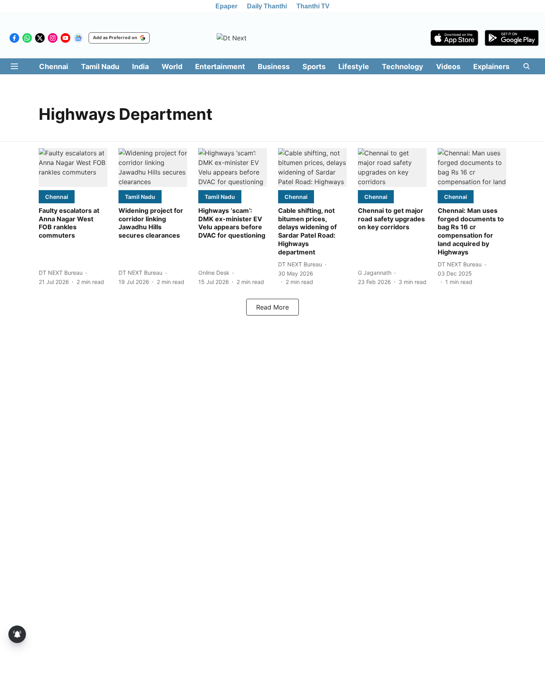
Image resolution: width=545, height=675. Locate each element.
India (140, 66)
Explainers (491, 66)
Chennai (53, 66)
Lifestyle (353, 66)
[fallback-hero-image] (73, 167)
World (172, 66)
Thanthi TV (313, 6)
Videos (448, 66)
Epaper (226, 6)
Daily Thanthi (267, 6)
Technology (402, 66)
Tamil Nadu (100, 66)
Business (274, 66)
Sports (314, 66)
